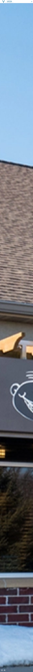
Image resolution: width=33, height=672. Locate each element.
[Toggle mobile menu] (31, 1)
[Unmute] (4, 670)
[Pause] (2, 670)
